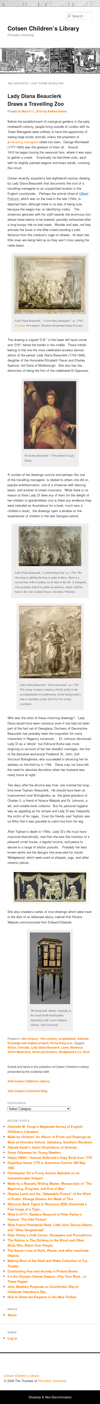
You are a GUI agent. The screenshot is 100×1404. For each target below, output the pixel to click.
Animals (83, 1038)
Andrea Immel (57, 111)
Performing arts (61, 1043)
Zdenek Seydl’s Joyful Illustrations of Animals (42, 1147)
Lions (65, 1047)
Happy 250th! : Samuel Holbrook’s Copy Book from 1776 (50, 1157)
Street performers (44, 1052)
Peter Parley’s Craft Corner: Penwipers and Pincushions (50, 1235)
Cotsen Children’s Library (43, 28)
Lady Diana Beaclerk (45, 1047)
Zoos (86, 1052)
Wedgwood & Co (70, 1052)
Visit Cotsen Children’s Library (29, 1081)
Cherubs (23, 1047)
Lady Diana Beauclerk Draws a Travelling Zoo (36, 99)
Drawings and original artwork (28, 1043)
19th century (48, 1038)
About (12, 1315)
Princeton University (78, 1365)
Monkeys (76, 1047)
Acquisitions (67, 1038)
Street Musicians (19, 1052)
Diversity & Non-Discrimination (50, 1397)
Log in (12, 1338)
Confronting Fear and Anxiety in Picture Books (43, 1271)
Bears (12, 1047)
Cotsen (20, 325)
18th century (29, 1038)
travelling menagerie (24, 142)
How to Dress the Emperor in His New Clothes (42, 1296)
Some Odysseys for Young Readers (34, 1152)
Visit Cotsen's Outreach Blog (27, 1091)
